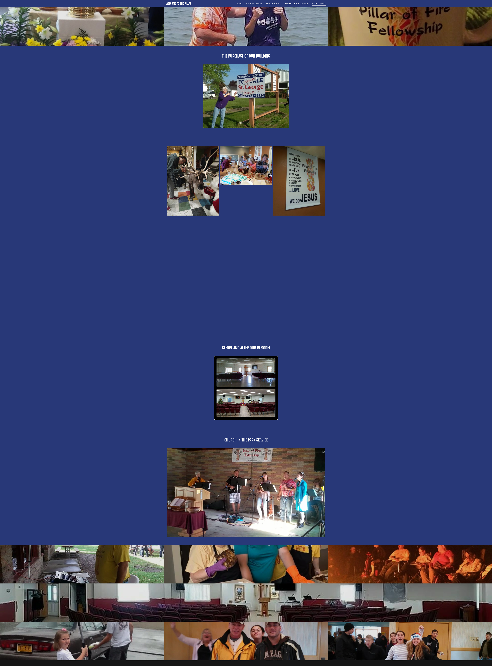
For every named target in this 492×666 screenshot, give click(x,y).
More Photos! (319, 3)
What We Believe (254, 3)
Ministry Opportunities (296, 3)
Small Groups (273, 3)
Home (239, 3)
